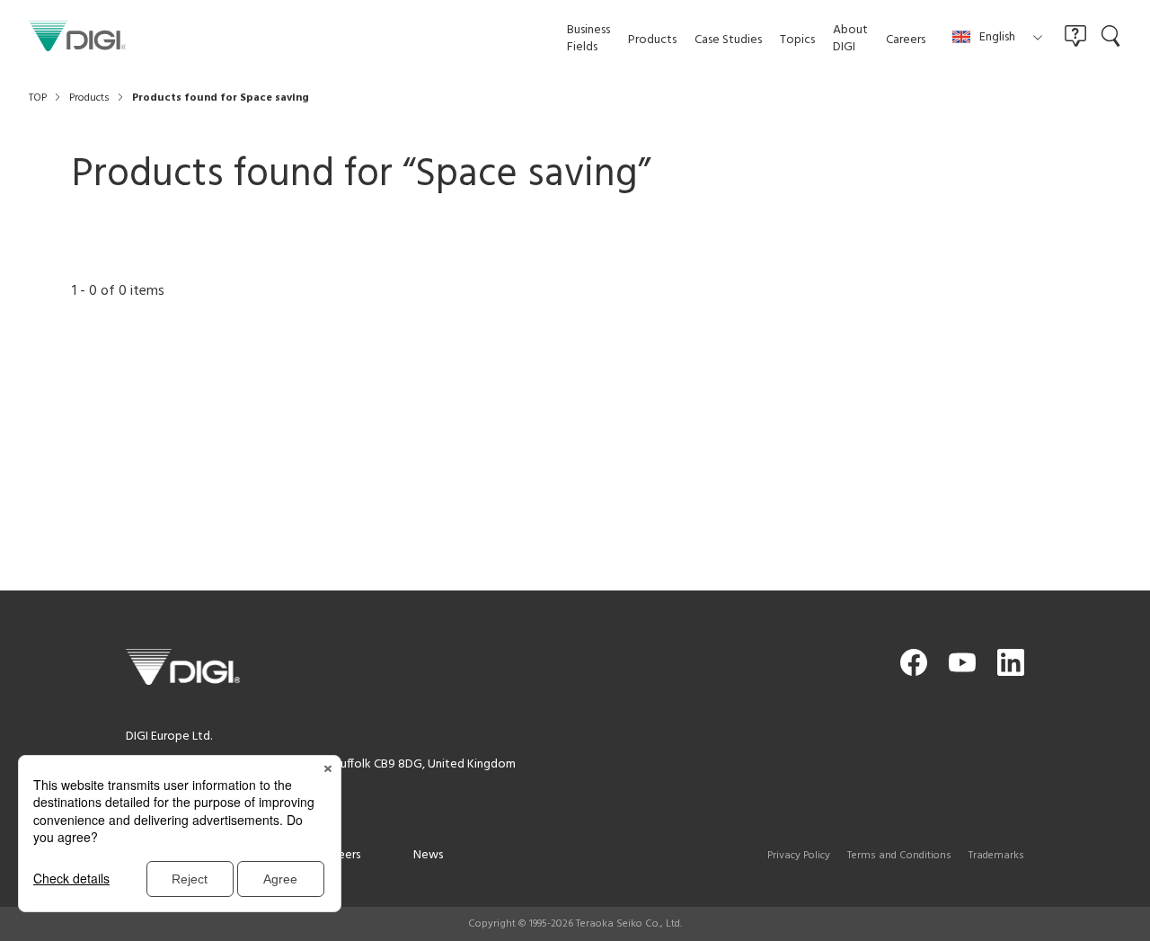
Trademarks (996, 856)
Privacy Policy (798, 856)
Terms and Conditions (899, 856)
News (428, 855)
